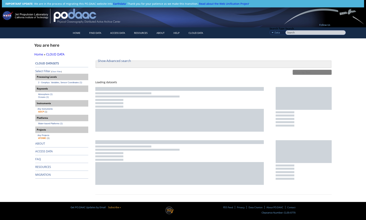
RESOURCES (141, 33)
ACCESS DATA (44, 151)
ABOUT (40, 143)
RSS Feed (228, 207)
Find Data (95, 33)
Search (289, 28)
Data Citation (255, 207)
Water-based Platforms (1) (50, 123)
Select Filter (42, 71)
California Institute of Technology (31, 17)
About (161, 33)
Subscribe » (114, 207)
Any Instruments (45, 109)
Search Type (277, 28)
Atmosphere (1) (45, 94)
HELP (176, 33)
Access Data (117, 33)
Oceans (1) (43, 97)
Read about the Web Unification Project (224, 4)
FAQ (38, 159)
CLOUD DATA (196, 33)
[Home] (90, 16)
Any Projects (43, 135)
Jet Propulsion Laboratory (31, 14)
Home (76, 33)
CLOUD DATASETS (47, 63)
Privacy (241, 207)
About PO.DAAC (274, 207)
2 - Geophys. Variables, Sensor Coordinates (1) (60, 82)
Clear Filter (56, 71)
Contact (291, 207)
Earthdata (119, 4)
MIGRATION (43, 174)
